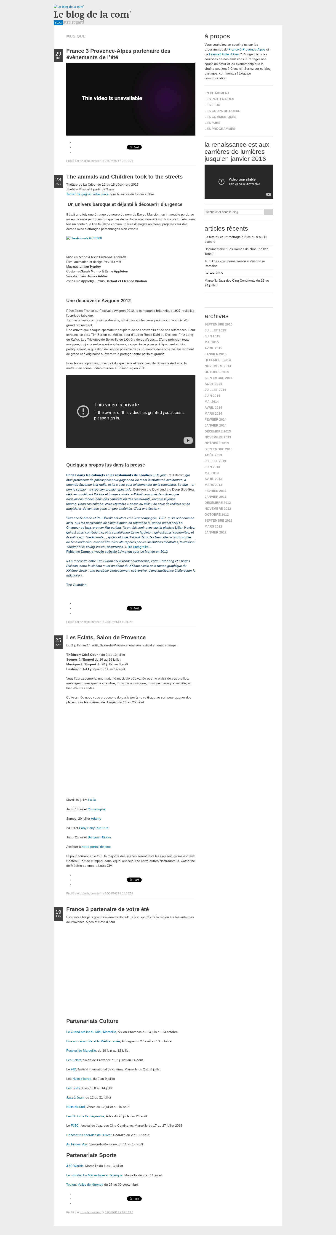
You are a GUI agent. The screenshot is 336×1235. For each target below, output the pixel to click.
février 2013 (216, 491)
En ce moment (217, 93)
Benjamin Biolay (99, 837)
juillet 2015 (215, 330)
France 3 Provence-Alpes (247, 49)
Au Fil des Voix (77, 1144)
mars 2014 (213, 413)
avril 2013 (213, 479)
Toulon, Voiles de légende (84, 1184)
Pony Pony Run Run (93, 828)
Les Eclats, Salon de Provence (106, 637)
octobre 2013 (217, 443)
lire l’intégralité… (140, 547)
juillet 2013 (215, 461)
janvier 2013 (216, 497)
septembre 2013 (218, 449)
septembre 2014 (218, 378)
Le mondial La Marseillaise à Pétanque (94, 1175)
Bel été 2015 (214, 273)
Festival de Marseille (81, 1050)
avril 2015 (213, 348)
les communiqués (220, 117)
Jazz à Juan (75, 1097)
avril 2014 (213, 407)
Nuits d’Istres (81, 1078)
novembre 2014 (218, 366)
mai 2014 (212, 401)
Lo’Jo (92, 800)
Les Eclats (73, 1060)
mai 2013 (212, 473)
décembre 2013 (218, 431)
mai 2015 (212, 342)
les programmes (220, 129)
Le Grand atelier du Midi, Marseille (91, 1032)
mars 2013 (213, 485)
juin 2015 (212, 336)
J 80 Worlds (74, 1166)
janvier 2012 (216, 532)
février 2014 (216, 419)
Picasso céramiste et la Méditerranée (93, 1041)
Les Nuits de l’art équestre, (85, 1116)
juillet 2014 (215, 390)
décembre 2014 (218, 360)
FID (73, 1069)
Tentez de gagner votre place (87, 194)
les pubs (212, 123)
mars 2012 (213, 526)
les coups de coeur (222, 111)
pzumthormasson (90, 161)
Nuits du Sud (75, 1107)
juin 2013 (212, 467)
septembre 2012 (218, 520)
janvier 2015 (216, 354)
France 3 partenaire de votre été (107, 909)
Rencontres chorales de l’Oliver (88, 1135)
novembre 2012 (218, 508)
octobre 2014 (217, 372)
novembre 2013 (218, 437)
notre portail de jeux (96, 846)
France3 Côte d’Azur (224, 54)
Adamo (96, 818)
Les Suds (73, 1088)
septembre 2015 (218, 324)
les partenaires (219, 99)
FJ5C (74, 1125)
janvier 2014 (216, 425)
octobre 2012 (217, 514)
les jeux (212, 105)
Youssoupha (97, 809)
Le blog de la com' (92, 14)
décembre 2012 (218, 502)
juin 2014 (212, 395)
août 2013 (213, 455)
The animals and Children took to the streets (124, 176)
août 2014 (213, 384)
